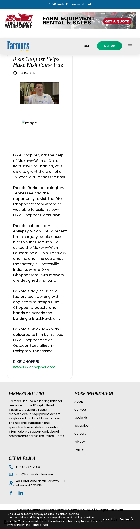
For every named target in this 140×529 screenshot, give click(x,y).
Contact (80, 409)
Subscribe (81, 425)
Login (87, 46)
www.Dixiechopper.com (34, 367)
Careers (80, 433)
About (78, 401)
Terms (79, 450)
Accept (107, 519)
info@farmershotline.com (34, 474)
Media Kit (80, 417)
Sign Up (109, 46)
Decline (124, 519)
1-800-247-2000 (28, 467)
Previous (18, 94)
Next (62, 94)
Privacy (79, 441)
